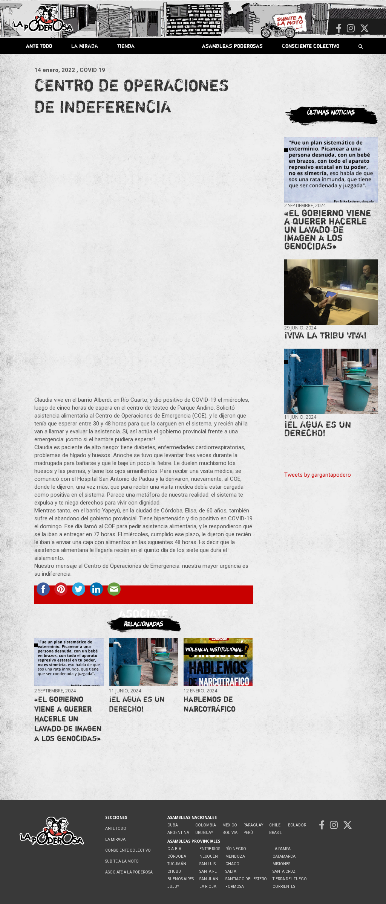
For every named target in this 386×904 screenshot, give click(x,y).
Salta (230, 871)
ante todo (39, 46)
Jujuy (173, 886)
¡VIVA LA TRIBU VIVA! (325, 335)
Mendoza (235, 856)
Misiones (281, 864)
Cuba (172, 825)
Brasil (275, 833)
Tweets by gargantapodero (317, 474)
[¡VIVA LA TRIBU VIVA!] (331, 292)
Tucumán (176, 864)
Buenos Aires (180, 879)
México (229, 825)
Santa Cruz (284, 871)
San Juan (208, 879)
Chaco (232, 864)
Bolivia (229, 833)
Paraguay (253, 825)
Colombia (205, 825)
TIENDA (126, 46)
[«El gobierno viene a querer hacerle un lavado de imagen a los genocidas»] (69, 661)
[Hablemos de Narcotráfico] (218, 661)
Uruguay (204, 833)
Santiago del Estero (246, 879)
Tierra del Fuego (290, 879)
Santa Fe (208, 871)
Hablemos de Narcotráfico (210, 703)
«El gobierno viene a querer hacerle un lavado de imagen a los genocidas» (67, 718)
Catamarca (284, 856)
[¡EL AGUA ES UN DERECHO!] (143, 661)
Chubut (175, 871)
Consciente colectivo (310, 46)
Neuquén (208, 856)
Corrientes (284, 886)
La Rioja (207, 886)
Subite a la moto (122, 861)
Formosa (234, 886)
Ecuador (297, 825)
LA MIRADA (84, 46)
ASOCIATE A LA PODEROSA (129, 872)
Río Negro (235, 849)
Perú (248, 833)
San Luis (207, 864)
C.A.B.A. (174, 849)
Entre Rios (209, 849)
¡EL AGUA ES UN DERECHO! (137, 703)
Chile (274, 825)
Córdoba (176, 856)
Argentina (178, 833)
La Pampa (282, 849)
